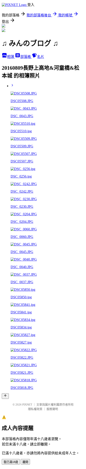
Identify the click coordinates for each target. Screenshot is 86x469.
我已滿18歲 (11, 462)
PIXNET (27, 404)
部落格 (26, 57)
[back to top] (5, 396)
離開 (25, 462)
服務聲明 (52, 409)
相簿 (11, 57)
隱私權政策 (35, 409)
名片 (40, 57)
